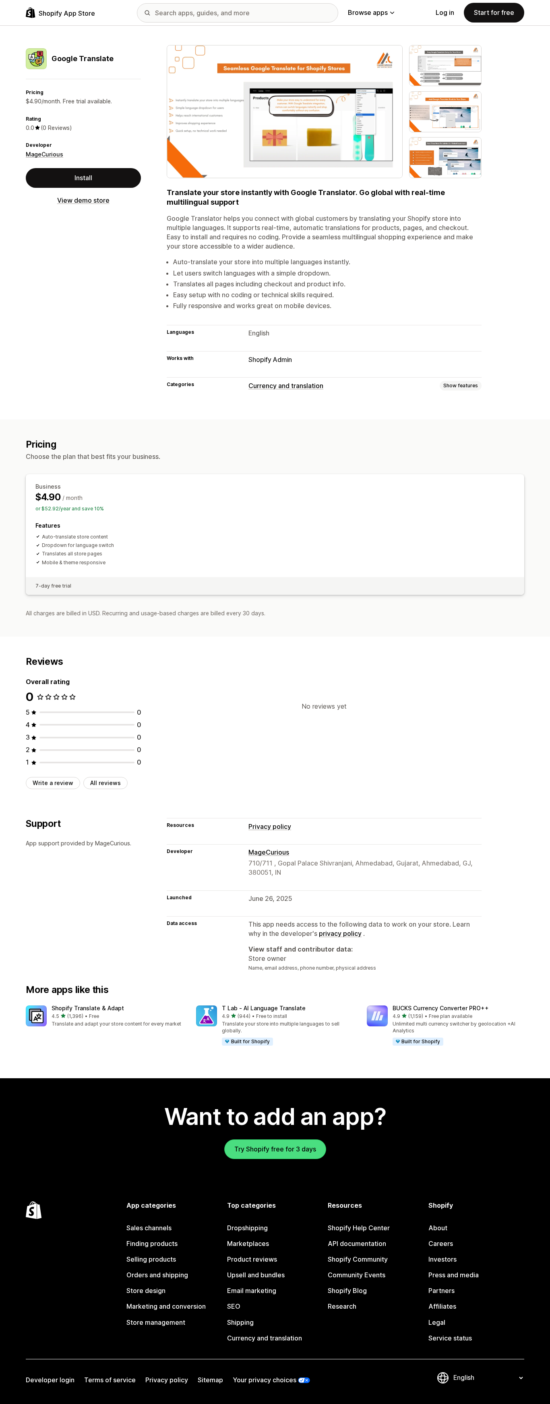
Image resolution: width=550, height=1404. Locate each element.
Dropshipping (247, 1228)
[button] (104, 1016)
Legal (436, 1322)
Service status (450, 1338)
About (437, 1228)
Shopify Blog (347, 1291)
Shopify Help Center (359, 1228)
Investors (442, 1259)
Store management (155, 1322)
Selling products (151, 1259)
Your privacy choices (264, 1380)
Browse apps (368, 12)
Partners (441, 1291)
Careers (440, 1244)
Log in (445, 12)
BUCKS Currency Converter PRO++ (441, 1008)
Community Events (356, 1275)
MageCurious (44, 154)
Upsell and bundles (256, 1275)
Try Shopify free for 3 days (275, 1149)
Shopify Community (358, 1259)
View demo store (83, 200)
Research (342, 1306)
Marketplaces (248, 1244)
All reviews (105, 782)
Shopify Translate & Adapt (88, 1008)
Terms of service (110, 1380)
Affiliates (442, 1306)
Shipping (240, 1322)
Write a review (53, 782)
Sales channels (149, 1228)
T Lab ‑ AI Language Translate (264, 1008)
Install (83, 178)
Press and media (453, 1275)
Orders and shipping (157, 1275)
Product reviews (252, 1259)
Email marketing (251, 1291)
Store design (145, 1291)
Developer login (50, 1380)
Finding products (152, 1244)
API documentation (357, 1244)
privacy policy (340, 933)
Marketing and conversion (166, 1306)
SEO (233, 1306)
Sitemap (210, 1380)
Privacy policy (269, 826)
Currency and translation (285, 386)
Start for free (494, 12)
